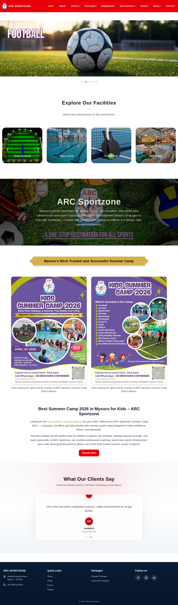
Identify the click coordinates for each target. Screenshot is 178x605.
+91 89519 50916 (15, 585)
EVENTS (144, 6)
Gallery (50, 589)
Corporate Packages (100, 581)
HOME (51, 6)
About (49, 581)
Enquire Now (89, 453)
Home (50, 576)
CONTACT (170, 6)
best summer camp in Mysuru (64, 421)
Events (50, 585)
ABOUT (62, 6)
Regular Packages (99, 576)
